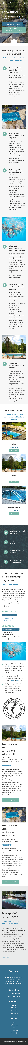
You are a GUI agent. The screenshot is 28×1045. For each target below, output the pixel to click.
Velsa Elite (14, 1008)
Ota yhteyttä (14, 1030)
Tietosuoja (14, 1033)
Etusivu (14, 1022)
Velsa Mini (14, 1005)
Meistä (14, 1027)
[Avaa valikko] (24, 2)
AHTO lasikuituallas (14, 996)
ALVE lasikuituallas (14, 993)
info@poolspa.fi (7, 620)
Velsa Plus (14, 1010)
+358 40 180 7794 (7, 618)
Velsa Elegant (14, 1013)
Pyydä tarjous (14, 1025)
